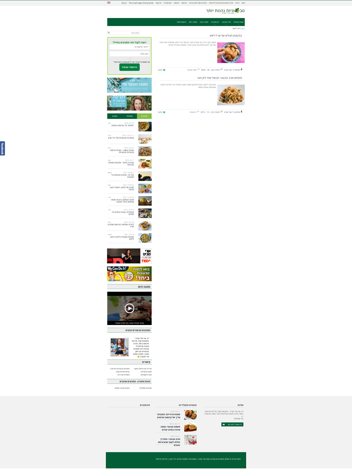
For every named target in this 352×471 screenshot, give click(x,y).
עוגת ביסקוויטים (146, 374)
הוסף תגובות (192, 70)
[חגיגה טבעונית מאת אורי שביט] (129, 103)
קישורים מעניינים (124, 374)
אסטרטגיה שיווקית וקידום (186, 459)
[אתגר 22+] (129, 273)
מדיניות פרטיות (161, 459)
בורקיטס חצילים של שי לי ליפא (226, 35)
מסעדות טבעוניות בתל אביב (120, 368)
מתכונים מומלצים (146, 388)
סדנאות (184, 3)
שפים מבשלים (238, 22)
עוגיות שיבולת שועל (123, 371)
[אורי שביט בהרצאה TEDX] (129, 256)
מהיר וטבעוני (226, 22)
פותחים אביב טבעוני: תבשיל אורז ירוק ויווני (219, 78)
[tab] (144, 116)
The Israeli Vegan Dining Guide (141, 3)
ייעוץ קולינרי (167, 3)
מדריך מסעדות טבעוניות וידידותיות (221, 3)
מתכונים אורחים (146, 371)
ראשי (243, 3)
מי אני (237, 3)
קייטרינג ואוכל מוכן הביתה (198, 3)
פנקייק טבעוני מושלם (122, 388)
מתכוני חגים (204, 22)
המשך (160, 70)
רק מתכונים (215, 22)
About (124, 3)
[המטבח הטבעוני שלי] (129, 85)
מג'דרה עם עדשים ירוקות (143, 368)
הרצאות (176, 3)
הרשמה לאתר (181, 22)
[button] (108, 33)
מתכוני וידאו (193, 22)
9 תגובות (193, 112)
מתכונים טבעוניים (217, 459)
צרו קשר (158, 3)
